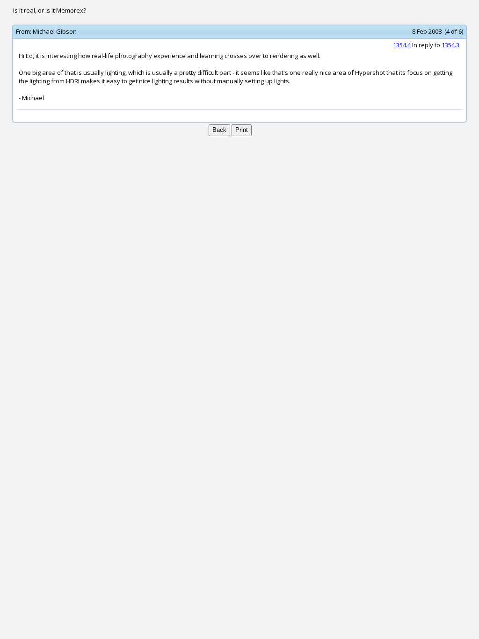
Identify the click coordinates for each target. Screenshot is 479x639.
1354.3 (450, 45)
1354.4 (402, 45)
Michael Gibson (55, 31)
